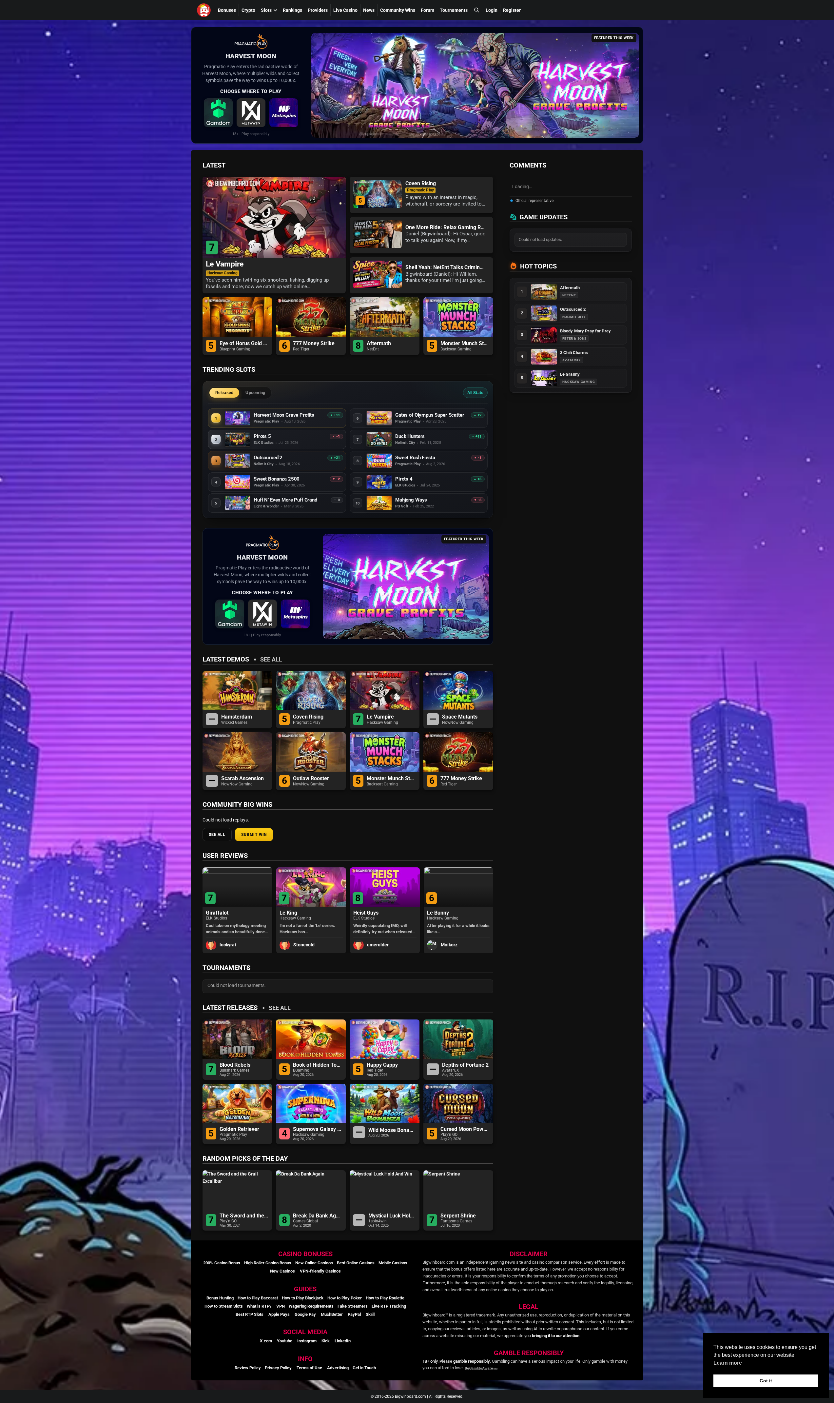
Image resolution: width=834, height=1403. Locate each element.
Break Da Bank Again (317, 1216)
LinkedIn (343, 1340)
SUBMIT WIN (254, 834)
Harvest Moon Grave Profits (284, 415)
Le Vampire (224, 264)
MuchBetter (332, 1314)
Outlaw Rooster (311, 778)
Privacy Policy (278, 1367)
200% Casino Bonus (221, 1262)
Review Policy (248, 1367)
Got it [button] (766, 1380)
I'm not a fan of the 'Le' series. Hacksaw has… (234, 928)
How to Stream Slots (223, 1306)
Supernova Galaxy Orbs (317, 1129)
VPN (280, 1306)
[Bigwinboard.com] (204, 10)
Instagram (307, 1340)
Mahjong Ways (411, 500)
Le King (214, 913)
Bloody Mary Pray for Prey (585, 330)
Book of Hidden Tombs (317, 1065)
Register (512, 10)
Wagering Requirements (311, 1306)
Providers (318, 10)
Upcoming (255, 392)
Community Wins (397, 10)
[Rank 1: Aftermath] (544, 292)
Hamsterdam (236, 717)
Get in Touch (364, 1367)
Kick (325, 1340)
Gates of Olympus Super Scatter (429, 415)
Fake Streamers (353, 1306)
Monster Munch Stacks (465, 343)
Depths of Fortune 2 (465, 1065)
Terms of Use (309, 1367)
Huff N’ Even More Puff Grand (285, 500)
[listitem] (218, 112)
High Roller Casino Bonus (267, 1262)
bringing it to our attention (555, 1335)
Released (224, 392)
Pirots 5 (262, 436)
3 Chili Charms (574, 352)
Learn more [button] (727, 1363)
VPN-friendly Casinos (320, 1271)
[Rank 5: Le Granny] (544, 378)
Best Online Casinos (356, 1262)
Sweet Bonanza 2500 (277, 479)
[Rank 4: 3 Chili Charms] (544, 356)
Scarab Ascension (242, 778)
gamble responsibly (471, 1361)
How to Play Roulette (385, 1297)
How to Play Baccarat (258, 1297)
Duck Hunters (410, 436)
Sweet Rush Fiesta (415, 458)
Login (491, 10)
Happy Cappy (382, 1065)
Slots (266, 10)
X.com (266, 1340)
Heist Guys (291, 913)
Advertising (338, 1367)
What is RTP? (259, 1306)
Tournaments (454, 10)
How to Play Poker (344, 1297)
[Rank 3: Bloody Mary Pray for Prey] (544, 335)
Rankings (292, 10)
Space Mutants (459, 717)
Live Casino (345, 10)
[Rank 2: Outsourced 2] (544, 313)
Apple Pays (279, 1314)
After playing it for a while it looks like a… (384, 928)
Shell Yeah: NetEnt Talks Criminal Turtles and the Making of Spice (446, 267)
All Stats (475, 392)
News (369, 10)
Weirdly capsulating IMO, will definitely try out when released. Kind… (309, 929)
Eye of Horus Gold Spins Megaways (244, 343)
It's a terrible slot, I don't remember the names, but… (452, 928)
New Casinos (282, 1271)
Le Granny (570, 374)
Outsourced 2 (268, 458)
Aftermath (379, 343)
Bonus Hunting (220, 1297)
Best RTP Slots (249, 1314)
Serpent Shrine (458, 1216)
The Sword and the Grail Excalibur (244, 1216)
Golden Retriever (239, 1129)
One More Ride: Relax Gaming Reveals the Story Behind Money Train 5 (446, 227)
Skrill (370, 1314)
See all (271, 659)
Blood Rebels (235, 1065)
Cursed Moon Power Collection (465, 1129)
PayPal (354, 1314)
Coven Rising (420, 184)
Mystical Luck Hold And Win (392, 1216)
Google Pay (305, 1314)
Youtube (284, 1340)
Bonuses (227, 10)
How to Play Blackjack (302, 1297)
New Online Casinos (314, 1262)
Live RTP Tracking (389, 1306)
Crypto (248, 10)
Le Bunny (364, 913)
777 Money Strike (314, 343)
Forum (427, 10)
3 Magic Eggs (442, 913)
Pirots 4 (404, 479)
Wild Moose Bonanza (392, 1130)
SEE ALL (217, 834)
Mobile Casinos (392, 1262)
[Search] (476, 10)
